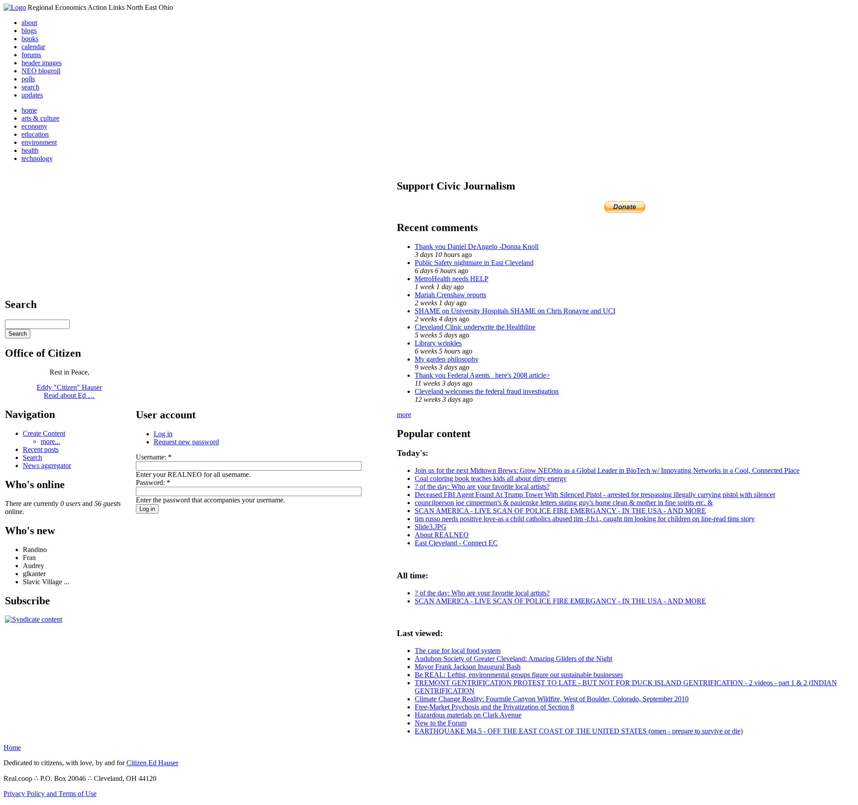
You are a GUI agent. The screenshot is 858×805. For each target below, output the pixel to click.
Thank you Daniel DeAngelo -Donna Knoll (476, 246)
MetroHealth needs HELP (451, 278)
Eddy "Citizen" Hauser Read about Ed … (69, 391)
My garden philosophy (447, 359)
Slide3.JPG (430, 527)
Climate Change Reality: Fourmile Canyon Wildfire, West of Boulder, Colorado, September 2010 (552, 699)
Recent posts (41, 449)
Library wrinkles (438, 343)
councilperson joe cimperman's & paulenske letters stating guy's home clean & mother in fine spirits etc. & (564, 502)
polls (28, 79)
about (29, 22)
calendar (33, 47)
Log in (163, 434)
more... (50, 441)
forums (31, 55)
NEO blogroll (40, 71)
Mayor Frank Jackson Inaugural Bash (468, 666)
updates (32, 95)
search (30, 87)
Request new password (186, 442)
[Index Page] (15, 7)
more (404, 414)
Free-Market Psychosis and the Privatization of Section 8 (494, 707)
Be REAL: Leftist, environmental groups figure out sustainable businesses (519, 675)
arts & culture (40, 118)
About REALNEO (442, 535)
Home (12, 747)
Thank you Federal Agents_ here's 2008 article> (482, 375)
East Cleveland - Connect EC (456, 543)
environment (39, 142)
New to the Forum (441, 723)
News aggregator (47, 465)
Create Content (44, 433)
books (29, 38)
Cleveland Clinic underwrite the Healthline (475, 327)
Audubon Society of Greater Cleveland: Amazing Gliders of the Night (513, 658)
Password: (153, 482)
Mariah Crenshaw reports (450, 295)
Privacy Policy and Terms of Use (50, 793)
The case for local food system (457, 650)
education (35, 134)
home (29, 110)
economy (34, 126)
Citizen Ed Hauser (152, 763)
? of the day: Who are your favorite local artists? (482, 486)
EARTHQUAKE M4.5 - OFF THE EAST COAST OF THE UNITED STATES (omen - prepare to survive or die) (579, 731)
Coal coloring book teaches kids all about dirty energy (491, 478)
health (29, 150)
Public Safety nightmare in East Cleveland (474, 262)
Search (32, 457)
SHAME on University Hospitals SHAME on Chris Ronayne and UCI (515, 311)
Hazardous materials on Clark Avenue (468, 715)
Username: (154, 457)
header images (41, 63)
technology (37, 158)
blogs (29, 30)
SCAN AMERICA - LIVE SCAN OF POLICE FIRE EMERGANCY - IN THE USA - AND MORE (560, 510)
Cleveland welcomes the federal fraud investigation (487, 391)
